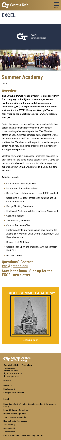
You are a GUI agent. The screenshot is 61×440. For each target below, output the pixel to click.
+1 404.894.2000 (14, 373)
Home (4, 83)
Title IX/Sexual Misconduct (15, 417)
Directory (7, 385)
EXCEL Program (27, 110)
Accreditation (9, 432)
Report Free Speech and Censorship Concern (23, 435)
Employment (9, 389)
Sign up (35, 271)
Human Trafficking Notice (14, 413)
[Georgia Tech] (16, 358)
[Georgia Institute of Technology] (15, 4)
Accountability (9, 428)
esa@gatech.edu (15, 266)
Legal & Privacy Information (15, 410)
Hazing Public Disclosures (15, 421)
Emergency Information (13, 392)
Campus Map (13, 376)
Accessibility (9, 424)
